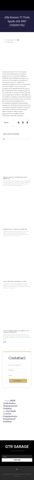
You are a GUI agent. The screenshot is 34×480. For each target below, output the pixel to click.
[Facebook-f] (17, 469)
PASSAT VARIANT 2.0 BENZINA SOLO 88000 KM (15, 177)
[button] (26, 5)
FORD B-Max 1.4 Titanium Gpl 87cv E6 (15, 229)
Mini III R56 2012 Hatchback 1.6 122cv (15, 281)
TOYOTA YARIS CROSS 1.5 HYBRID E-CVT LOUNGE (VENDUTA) (16, 331)
